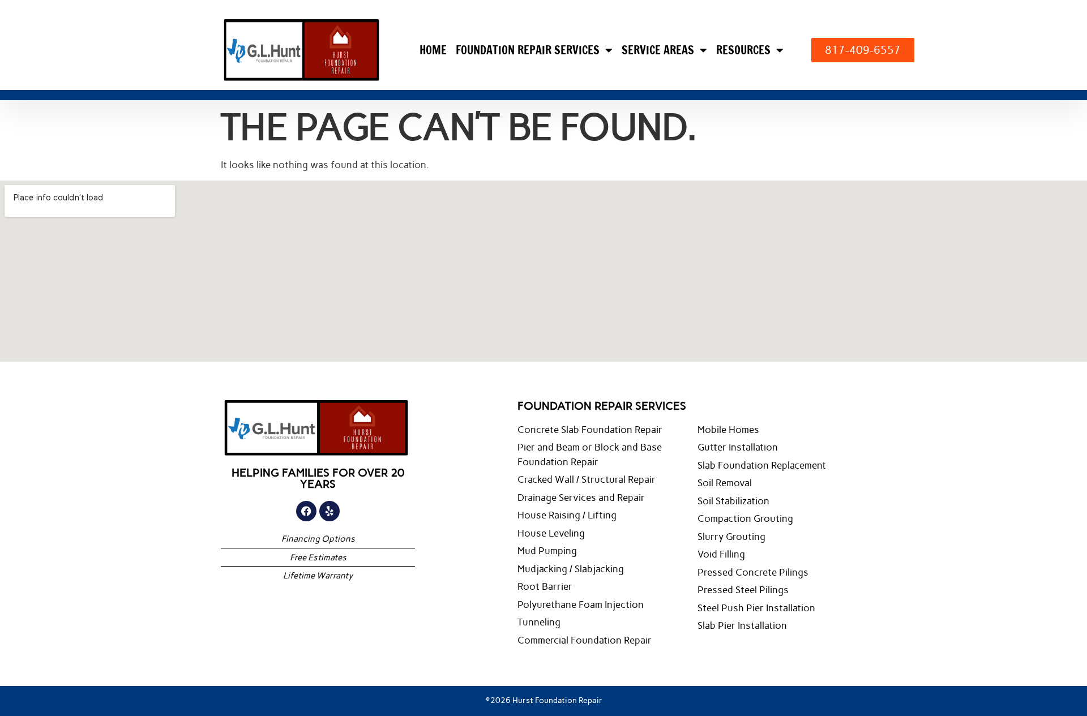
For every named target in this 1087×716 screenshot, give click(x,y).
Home (433, 50)
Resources (743, 50)
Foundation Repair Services (528, 50)
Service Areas (658, 50)
